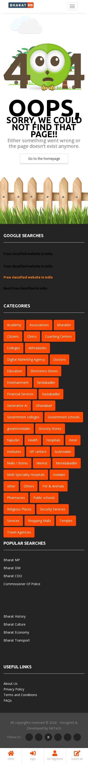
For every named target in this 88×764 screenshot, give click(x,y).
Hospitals (53, 440)
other (11, 486)
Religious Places (19, 509)
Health (33, 440)
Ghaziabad (44, 405)
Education (14, 371)
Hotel (73, 440)
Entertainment (18, 382)
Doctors (59, 359)
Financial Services (20, 394)
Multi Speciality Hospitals (26, 474)
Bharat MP (12, 560)
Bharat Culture (15, 624)
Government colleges (23, 417)
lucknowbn (63, 451)
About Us (11, 683)
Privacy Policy (14, 689)
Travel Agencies (19, 532)
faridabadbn (46, 382)
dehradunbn (37, 348)
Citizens (13, 336)
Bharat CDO (13, 576)
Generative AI (17, 405)
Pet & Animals (53, 486)
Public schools (44, 497)
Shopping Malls (39, 520)
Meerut (41, 463)
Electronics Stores (44, 371)
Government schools (64, 417)
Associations (39, 325)
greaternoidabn (18, 428)
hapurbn (13, 440)
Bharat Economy (16, 632)
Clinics (32, 336)
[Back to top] (73, 734)
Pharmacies (16, 497)
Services (13, 520)
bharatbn (64, 325)
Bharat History (15, 616)
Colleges (13, 348)
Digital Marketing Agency (26, 359)
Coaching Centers (58, 336)
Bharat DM (12, 568)
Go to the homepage (44, 158)
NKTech (55, 728)
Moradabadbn (66, 463)
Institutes (14, 451)
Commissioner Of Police (22, 584)
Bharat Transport (17, 640)
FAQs (8, 700)
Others (29, 486)
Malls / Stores (17, 463)
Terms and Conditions (20, 695)
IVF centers (38, 451)
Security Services (52, 509)
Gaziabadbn (51, 394)
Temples (66, 520)
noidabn (59, 474)
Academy (14, 325)
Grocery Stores (50, 428)
